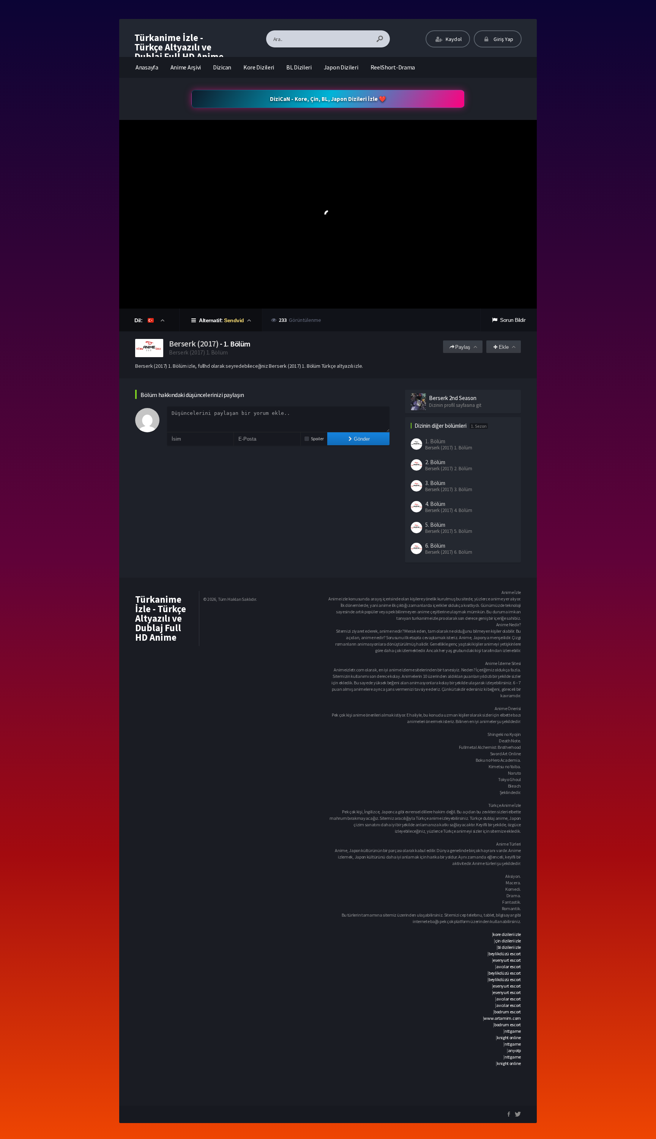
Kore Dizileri (258, 67)
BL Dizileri (299, 67)
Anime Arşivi (185, 67)
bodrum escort (507, 1012)
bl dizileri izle (509, 947)
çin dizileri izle (508, 941)
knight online (509, 1037)
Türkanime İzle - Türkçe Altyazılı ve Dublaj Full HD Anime (179, 47)
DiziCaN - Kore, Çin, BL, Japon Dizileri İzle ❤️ (328, 98)
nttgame (513, 1031)
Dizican (222, 67)
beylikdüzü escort (505, 953)
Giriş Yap (502, 39)
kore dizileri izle (507, 934)
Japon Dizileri (341, 67)
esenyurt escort (507, 960)
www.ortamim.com (502, 1018)
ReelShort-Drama (393, 67)
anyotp (514, 1050)
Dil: (139, 320)
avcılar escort (508, 966)
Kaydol (453, 39)
